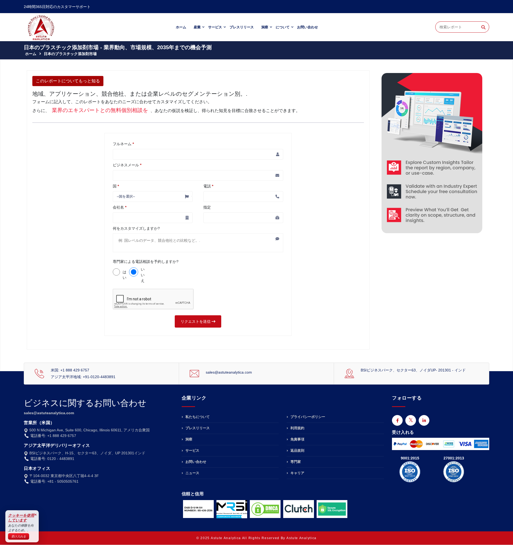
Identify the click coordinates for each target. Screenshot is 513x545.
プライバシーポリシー (307, 417)
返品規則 (296, 450)
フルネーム (123, 144)
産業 (197, 27)
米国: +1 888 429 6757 (70, 370)
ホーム (181, 27)
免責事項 (296, 439)
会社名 (119, 207)
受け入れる (18, 536)
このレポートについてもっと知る (68, 81)
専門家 (295, 462)
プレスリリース (242, 27)
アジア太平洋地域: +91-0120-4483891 (83, 377)
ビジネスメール (127, 165)
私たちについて (197, 417)
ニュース (191, 473)
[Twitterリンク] (410, 420)
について (283, 27)
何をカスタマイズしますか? (136, 228)
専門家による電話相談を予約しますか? (145, 261)
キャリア (296, 473)
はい (124, 275)
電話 (208, 186)
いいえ (143, 275)
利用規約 (296, 428)
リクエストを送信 (196, 321)
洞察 (264, 27)
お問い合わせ (307, 27)
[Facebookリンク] (397, 420)
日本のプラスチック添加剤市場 (70, 54)
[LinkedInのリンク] (424, 420)
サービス (215, 27)
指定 (207, 207)
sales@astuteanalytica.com (229, 372)
